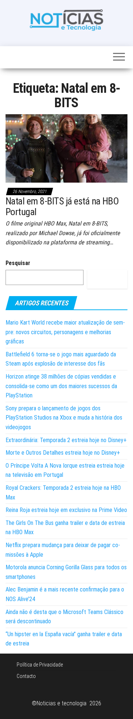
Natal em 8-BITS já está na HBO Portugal (62, 206)
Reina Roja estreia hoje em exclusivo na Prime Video (66, 509)
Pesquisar (18, 263)
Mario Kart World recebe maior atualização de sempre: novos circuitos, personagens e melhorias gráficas (65, 332)
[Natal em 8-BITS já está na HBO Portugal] (66, 148)
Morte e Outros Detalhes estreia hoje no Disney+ (63, 452)
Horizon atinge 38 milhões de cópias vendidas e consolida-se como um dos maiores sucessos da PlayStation (61, 386)
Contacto (26, 676)
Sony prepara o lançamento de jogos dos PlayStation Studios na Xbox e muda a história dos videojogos (64, 418)
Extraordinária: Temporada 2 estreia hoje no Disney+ (66, 440)
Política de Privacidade (40, 665)
